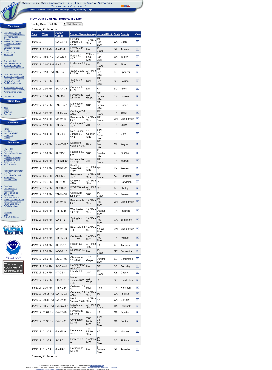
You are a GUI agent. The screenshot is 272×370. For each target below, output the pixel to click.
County (125, 34)
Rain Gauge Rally (11, 204)
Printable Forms (10, 180)
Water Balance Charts (13, 92)
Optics (6, 110)
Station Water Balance (13, 87)
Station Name (78, 34)
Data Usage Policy (52, 369)
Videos (7, 155)
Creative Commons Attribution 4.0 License (102, 367)
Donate (7, 138)
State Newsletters (11, 197)
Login (90, 10)
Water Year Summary (13, 74)
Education (8, 151)
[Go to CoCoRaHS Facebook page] (125, 6)
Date (34, 34)
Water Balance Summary (14, 90)
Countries (41, 10)
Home (32, 10)
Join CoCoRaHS (11, 133)
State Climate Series (12, 202)
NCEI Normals (10, 164)
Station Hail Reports (12, 65)
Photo (109, 34)
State (117, 34)
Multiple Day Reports (13, 41)
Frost (6, 107)
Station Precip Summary (14, 68)
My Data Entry (79, 10)
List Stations (9, 96)
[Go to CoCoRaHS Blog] (122, 6)
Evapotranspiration (12, 160)
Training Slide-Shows (13, 153)
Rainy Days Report (12, 81)
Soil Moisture (9, 52)
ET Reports (8, 54)
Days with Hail (10, 61)
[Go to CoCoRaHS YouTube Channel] (128, 6)
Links (6, 215)
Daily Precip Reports (12, 32)
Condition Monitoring (13, 158)
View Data (58, 10)
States (50, 10)
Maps (66, 10)
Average (91, 34)
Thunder (7, 114)
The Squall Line (10, 188)
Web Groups (9, 195)
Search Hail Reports (12, 63)
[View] (137, 42)
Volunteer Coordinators (13, 171)
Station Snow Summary (14, 79)
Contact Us (8, 135)
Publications (9, 191)
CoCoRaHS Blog (11, 193)
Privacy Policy (40, 369)
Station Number (59, 34)
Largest (101, 34)
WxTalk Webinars (11, 206)
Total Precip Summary (13, 83)
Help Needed (9, 177)
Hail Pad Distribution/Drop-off (12, 174)
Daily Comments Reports (14, 35)
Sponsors (8, 213)
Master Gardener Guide (14, 199)
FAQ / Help (8, 149)
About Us (7, 131)
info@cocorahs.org (97, 366)
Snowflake (8, 112)
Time (45, 34)
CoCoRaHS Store (11, 217)
